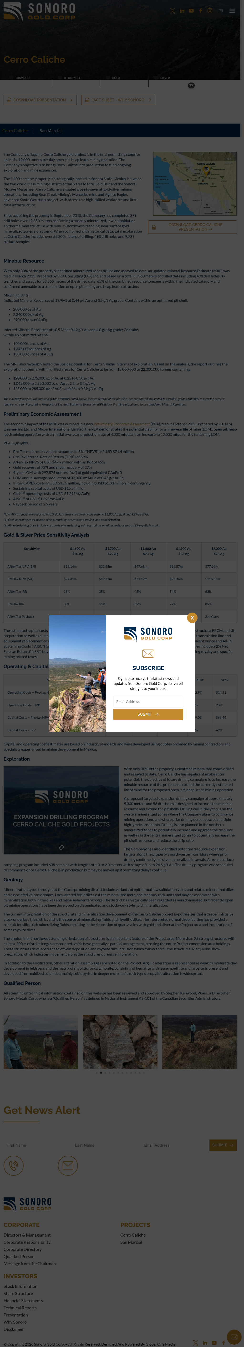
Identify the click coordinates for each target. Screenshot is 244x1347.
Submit (144, 714)
